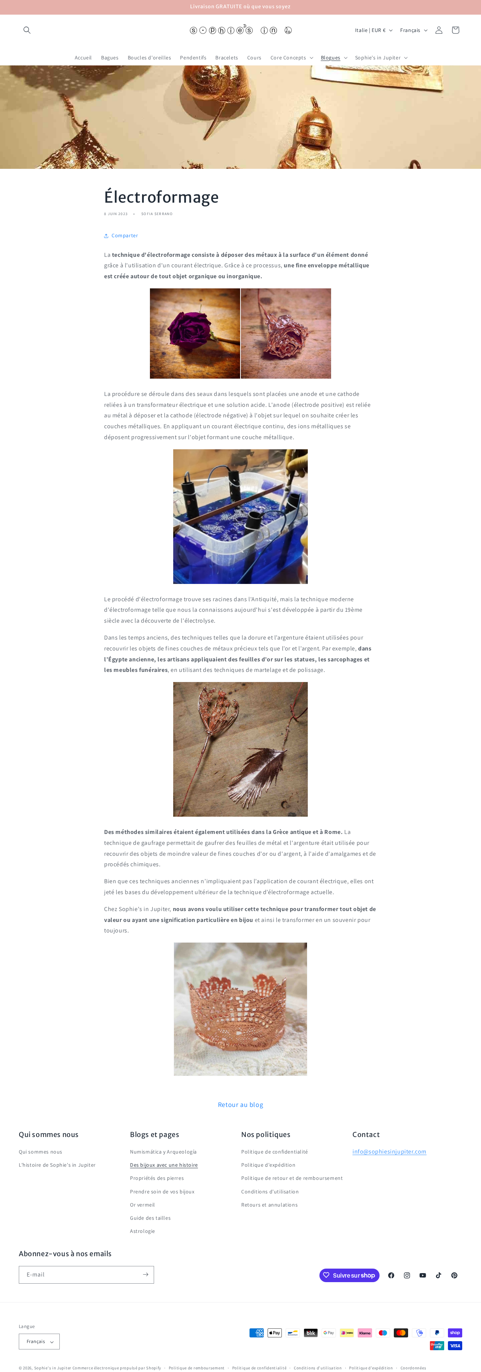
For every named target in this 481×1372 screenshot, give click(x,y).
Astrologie (142, 1231)
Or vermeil (142, 1205)
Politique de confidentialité (274, 1152)
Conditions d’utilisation (318, 1368)
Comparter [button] (125, 235)
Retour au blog (240, 1104)
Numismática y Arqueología (163, 1152)
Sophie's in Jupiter (52, 1368)
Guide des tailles (150, 1218)
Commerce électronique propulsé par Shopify (117, 1368)
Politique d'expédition (268, 1165)
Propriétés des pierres (157, 1178)
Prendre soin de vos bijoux (162, 1191)
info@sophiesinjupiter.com (389, 1152)
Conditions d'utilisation (270, 1191)
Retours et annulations (269, 1205)
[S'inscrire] (145, 1274)
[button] (27, 30)
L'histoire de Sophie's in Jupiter (57, 1165)
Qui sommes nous (40, 1152)
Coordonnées (414, 1368)
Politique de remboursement (197, 1368)
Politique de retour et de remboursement (292, 1178)
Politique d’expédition (371, 1368)
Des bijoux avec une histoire (164, 1165)
